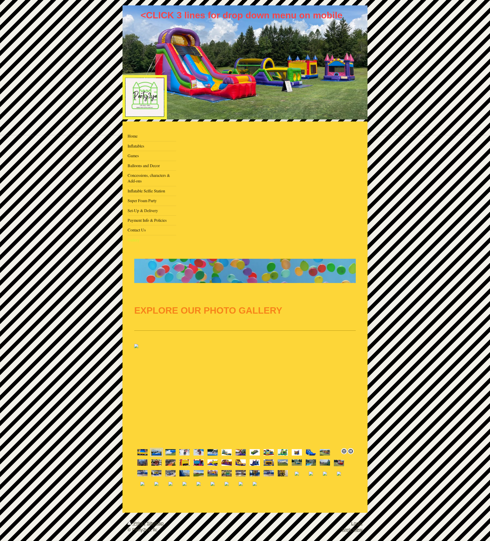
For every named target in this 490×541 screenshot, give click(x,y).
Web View (352, 529)
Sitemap (155, 523)
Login (356, 523)
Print (138, 523)
